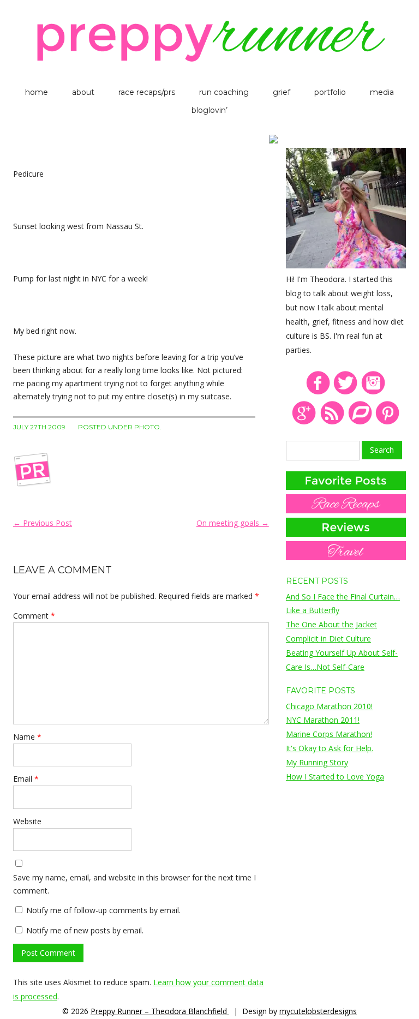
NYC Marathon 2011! (323, 720)
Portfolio (330, 92)
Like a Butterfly (312, 610)
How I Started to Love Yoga (335, 776)
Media (382, 92)
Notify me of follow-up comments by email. (103, 910)
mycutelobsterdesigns (318, 1011)
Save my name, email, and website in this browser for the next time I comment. (134, 884)
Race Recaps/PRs (146, 92)
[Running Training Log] (360, 422)
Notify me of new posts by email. (84, 930)
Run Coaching (224, 92)
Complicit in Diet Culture (328, 638)
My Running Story (317, 762)
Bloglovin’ (209, 110)
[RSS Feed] (332, 422)
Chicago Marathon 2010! (329, 706)
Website (27, 821)
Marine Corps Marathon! (329, 734)
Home (36, 92)
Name (27, 737)
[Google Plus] (304, 422)
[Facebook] (318, 392)
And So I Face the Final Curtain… (343, 596)
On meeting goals (232, 523)
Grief (281, 92)
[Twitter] (345, 392)
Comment (34, 615)
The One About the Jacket (331, 624)
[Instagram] (373, 392)
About (83, 92)
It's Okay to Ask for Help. (329, 748)
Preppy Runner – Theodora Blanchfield (160, 1011)
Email (26, 779)
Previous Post (42, 523)
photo (147, 427)
